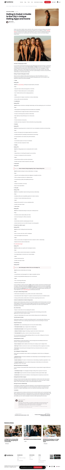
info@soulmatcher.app (8, 465)
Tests (29, 2)
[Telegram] (54, 466)
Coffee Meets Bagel (18, 243)
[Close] (44, 467)
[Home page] (8, 2)
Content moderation (42, 460)
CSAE (39, 459)
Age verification (41, 462)
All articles (33, 447)
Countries (31, 459)
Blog (25, 2)
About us (31, 456)
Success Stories (10, 11)
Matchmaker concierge (21, 457)
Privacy (39, 456)
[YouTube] (49, 466)
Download (48, 2)
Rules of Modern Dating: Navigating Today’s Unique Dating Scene (31, 168)
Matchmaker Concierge (38, 2)
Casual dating (21, 84)
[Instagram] (52, 466)
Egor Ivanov (11, 21)
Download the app (38, 467)
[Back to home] (8, 455)
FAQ (30, 457)
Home (7, 6)
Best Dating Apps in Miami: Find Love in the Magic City (29, 267)
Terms (39, 457)
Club (32, 2)
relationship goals (26, 289)
